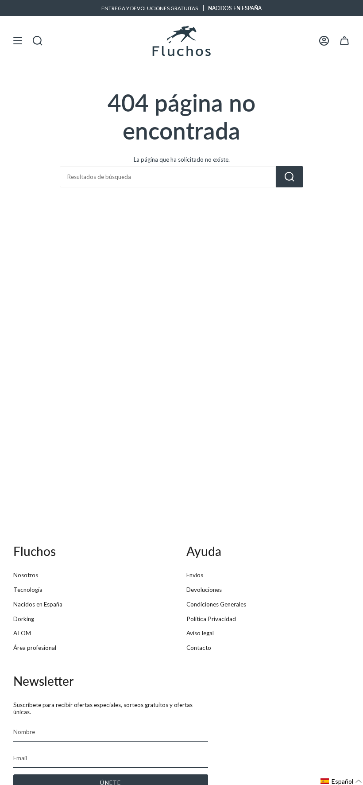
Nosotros (25, 575)
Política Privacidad (211, 618)
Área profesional (34, 647)
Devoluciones (204, 589)
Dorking (23, 618)
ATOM (22, 633)
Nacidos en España (37, 604)
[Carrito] (344, 40)
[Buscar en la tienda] (289, 176)
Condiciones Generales (216, 604)
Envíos (194, 575)
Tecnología (27, 589)
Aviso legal (200, 633)
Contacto (198, 647)
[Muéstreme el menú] (18, 40)
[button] (341, 781)
